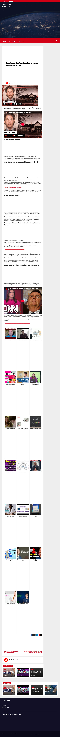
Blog (9, 41)
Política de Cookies (5, 707)
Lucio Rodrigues (15, 659)
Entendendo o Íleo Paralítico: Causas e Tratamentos (36, 672)
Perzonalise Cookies (43, 732)
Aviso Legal (4, 705)
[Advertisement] (8, 22)
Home (31, 732)
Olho (4, 41)
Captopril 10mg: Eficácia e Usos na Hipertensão (22, 672)
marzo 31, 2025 (7, 691)
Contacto (21, 41)
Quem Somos (14, 41)
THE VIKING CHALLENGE (11, 714)
